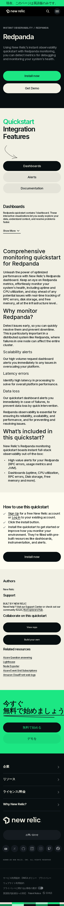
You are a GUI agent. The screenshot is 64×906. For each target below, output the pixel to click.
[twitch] (49, 848)
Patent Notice (34, 893)
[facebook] (58, 848)
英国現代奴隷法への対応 (14, 893)
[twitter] (14, 848)
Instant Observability (18, 27)
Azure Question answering (17, 657)
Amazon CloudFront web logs (19, 674)
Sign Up (13, 513)
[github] (23, 848)
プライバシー (45, 878)
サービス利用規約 (11, 878)
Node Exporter (11, 666)
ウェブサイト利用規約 (13, 883)
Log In (16, 517)
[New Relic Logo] (15, 11)
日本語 (49, 893)
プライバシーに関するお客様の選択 (20, 888)
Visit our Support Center (29, 606)
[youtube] (6, 848)
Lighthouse (9, 661)
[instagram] (40, 848)
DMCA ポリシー (29, 878)
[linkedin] (32, 848)
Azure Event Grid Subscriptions (20, 670)
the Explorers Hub (33, 609)
